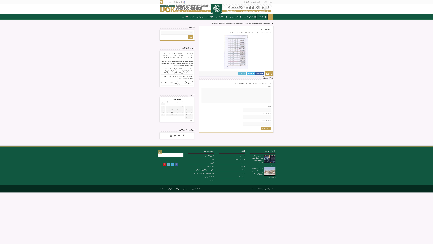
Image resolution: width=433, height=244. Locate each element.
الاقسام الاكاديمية (248, 17)
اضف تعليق (238, 32)
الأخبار (270, 2)
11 (182, 109)
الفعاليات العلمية (220, 17)
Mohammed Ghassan (264, 32)
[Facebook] (181, 2)
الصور (212, 159)
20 (172, 112)
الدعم (192, 17)
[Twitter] (179, 2)
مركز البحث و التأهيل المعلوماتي (205, 170)
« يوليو (191, 120)
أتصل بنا (246, 2)
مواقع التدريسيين (240, 159)
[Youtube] (175, 2)
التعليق (268, 86)
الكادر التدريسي (234, 17)
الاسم (269, 106)
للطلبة (209, 17)
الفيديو (212, 163)
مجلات (243, 170)
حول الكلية (261, 17)
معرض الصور (200, 17)
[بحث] (161, 2)
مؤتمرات (242, 166)
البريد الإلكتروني (266, 113)
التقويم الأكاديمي (209, 156)
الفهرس (242, 156)
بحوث (243, 173)
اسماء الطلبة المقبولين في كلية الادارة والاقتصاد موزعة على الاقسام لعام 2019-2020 (242, 23)
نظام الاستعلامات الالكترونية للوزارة (204, 173)
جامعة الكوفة (210, 166)
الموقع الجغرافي (255, 2)
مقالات (243, 163)
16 (191, 112)
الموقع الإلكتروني (266, 120)
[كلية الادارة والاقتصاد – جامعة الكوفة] (216, 9)
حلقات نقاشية (241, 177)
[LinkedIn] (177, 2)
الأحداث (264, 2)
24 (186, 115)
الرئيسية (270, 17)
